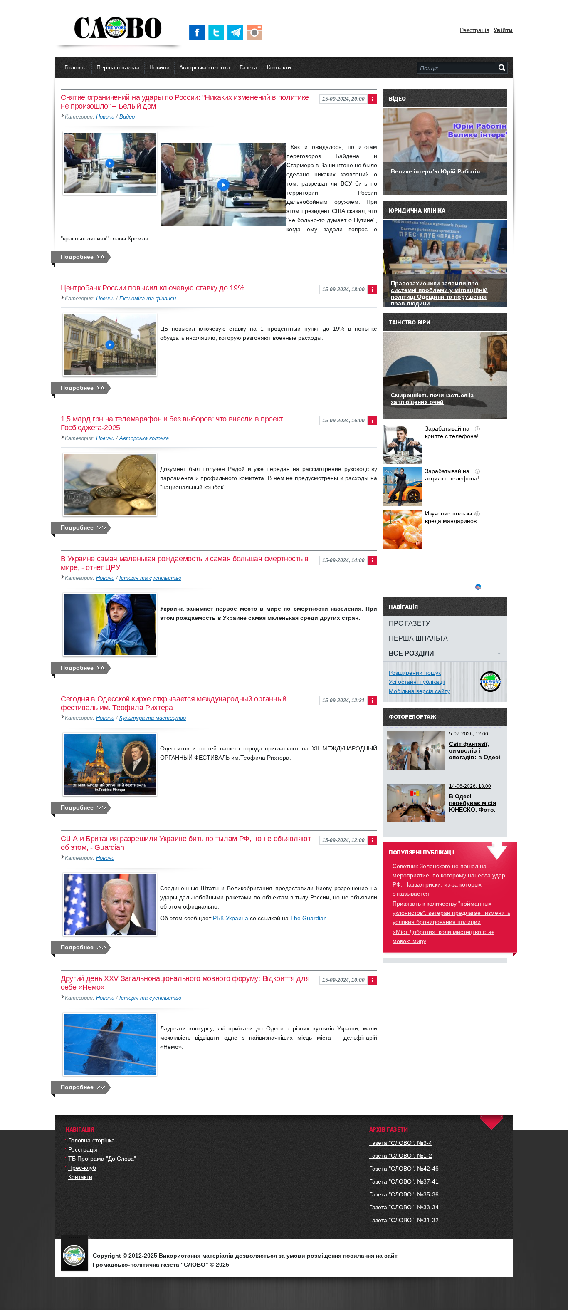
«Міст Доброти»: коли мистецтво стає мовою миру (443, 936)
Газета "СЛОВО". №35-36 (404, 1194)
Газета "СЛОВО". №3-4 (400, 1142)
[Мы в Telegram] (237, 32)
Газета (248, 67)
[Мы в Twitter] (217, 32)
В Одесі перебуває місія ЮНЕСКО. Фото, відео (472, 806)
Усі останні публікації (417, 682)
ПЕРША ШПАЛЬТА (418, 638)
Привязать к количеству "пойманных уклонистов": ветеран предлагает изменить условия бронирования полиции (451, 912)
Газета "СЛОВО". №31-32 (404, 1220)
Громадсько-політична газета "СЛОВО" (118, 28)
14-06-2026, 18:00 (470, 786)
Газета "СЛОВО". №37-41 (404, 1181)
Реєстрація (474, 30)
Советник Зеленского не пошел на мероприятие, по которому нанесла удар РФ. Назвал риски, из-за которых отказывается (449, 880)
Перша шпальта (118, 67)
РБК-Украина (230, 918)
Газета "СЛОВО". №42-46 (404, 1168)
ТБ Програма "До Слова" (102, 1158)
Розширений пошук (415, 672)
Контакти (279, 67)
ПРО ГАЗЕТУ (409, 623)
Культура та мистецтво (152, 718)
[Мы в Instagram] (256, 32)
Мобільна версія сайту (419, 691)
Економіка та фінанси (147, 299)
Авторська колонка (204, 67)
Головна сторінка (91, 1140)
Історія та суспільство (150, 578)
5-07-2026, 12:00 (468, 734)
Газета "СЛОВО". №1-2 (400, 1155)
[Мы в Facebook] (198, 32)
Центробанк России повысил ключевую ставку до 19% (152, 288)
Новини (159, 67)
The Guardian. (309, 918)
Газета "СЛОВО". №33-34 (404, 1207)
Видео (127, 117)
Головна (75, 67)
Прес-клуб (82, 1167)
